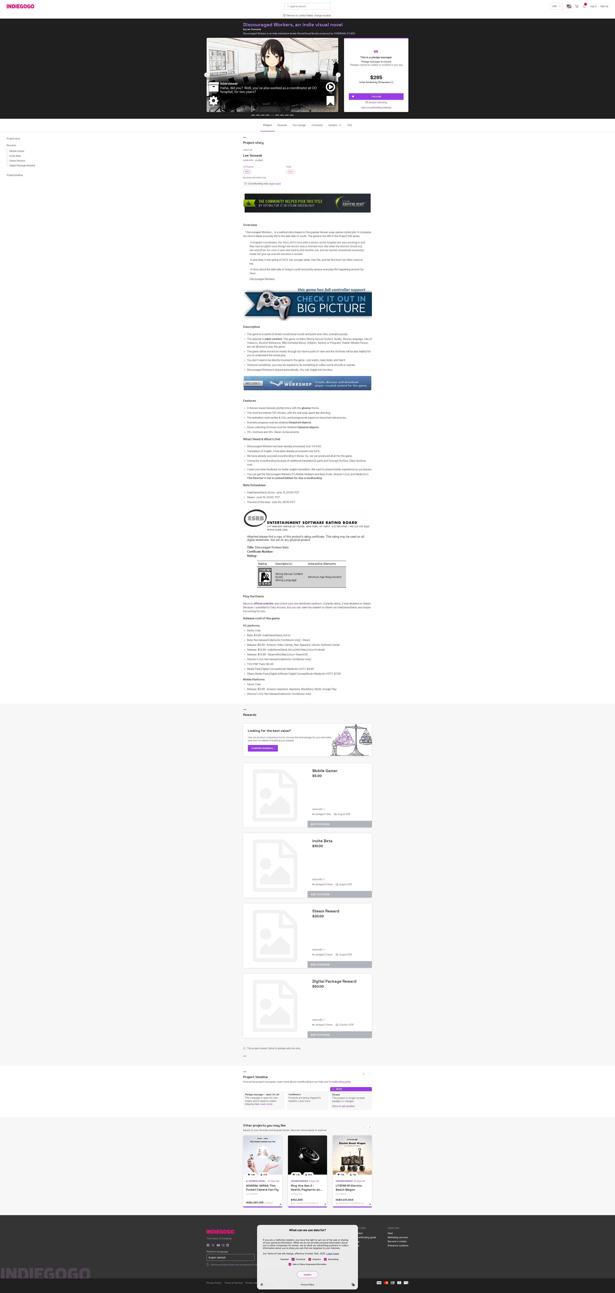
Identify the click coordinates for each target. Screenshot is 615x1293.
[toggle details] (282, 1206)
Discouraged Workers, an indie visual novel (293, 24)
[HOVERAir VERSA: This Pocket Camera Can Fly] (262, 1155)
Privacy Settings (254, 1282)
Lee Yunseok (253, 29)
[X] (213, 1245)
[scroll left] (206, 74)
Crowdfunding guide (339, 1081)
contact (259, 160)
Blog (356, 1241)
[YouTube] (218, 1245)
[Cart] (576, 6)
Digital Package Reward (22, 165)
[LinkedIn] (227, 1245)
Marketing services (398, 1237)
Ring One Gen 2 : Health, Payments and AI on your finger (306, 1189)
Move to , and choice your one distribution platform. (282, 603)
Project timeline (15, 175)
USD (554, 6)
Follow (376, 96)
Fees (390, 1233)
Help (320, 1081)
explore (322, 1130)
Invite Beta (15, 155)
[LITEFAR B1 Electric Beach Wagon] (352, 1155)
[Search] (288, 6)
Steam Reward (17, 160)
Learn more (266, 1104)
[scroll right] (338, 74)
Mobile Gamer (17, 151)
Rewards (11, 145)
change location (322, 15)
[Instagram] (223, 1245)
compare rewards (262, 748)
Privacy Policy (214, 1282)
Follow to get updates (343, 1106)
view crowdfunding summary (376, 107)
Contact (358, 1233)
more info (248, 160)
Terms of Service (233, 1282)
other (290, 171)
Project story (13, 138)
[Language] (569, 6)
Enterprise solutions (398, 1245)
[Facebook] (208, 1245)
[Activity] (584, 6)
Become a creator (397, 1241)
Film (247, 171)
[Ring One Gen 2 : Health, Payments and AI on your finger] (307, 1155)
